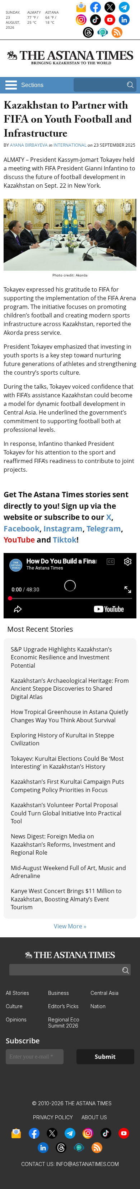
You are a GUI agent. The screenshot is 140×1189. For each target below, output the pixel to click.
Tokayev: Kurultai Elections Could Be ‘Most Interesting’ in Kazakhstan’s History (67, 762)
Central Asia (104, 993)
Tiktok (64, 540)
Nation (98, 1006)
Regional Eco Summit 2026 (63, 1022)
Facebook (21, 528)
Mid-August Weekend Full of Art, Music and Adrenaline (68, 872)
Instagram (63, 528)
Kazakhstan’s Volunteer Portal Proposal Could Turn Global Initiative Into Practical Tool (66, 813)
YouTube (19, 540)
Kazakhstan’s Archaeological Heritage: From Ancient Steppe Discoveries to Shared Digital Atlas (70, 689)
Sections (32, 85)
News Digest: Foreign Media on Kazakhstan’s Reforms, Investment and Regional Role (63, 844)
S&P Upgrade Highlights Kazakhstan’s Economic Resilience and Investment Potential (61, 657)
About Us (94, 1117)
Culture (14, 1006)
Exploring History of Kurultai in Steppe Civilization (62, 739)
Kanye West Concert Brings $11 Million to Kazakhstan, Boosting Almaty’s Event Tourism (66, 899)
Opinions (16, 1019)
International (70, 145)
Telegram (104, 528)
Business (58, 993)
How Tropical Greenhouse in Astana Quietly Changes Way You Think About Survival (69, 716)
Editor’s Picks (63, 1006)
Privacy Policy (53, 1117)
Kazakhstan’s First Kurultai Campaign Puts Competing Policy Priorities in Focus (67, 786)
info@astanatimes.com (87, 1164)
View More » (70, 926)
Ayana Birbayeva (29, 145)
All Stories (17, 993)
